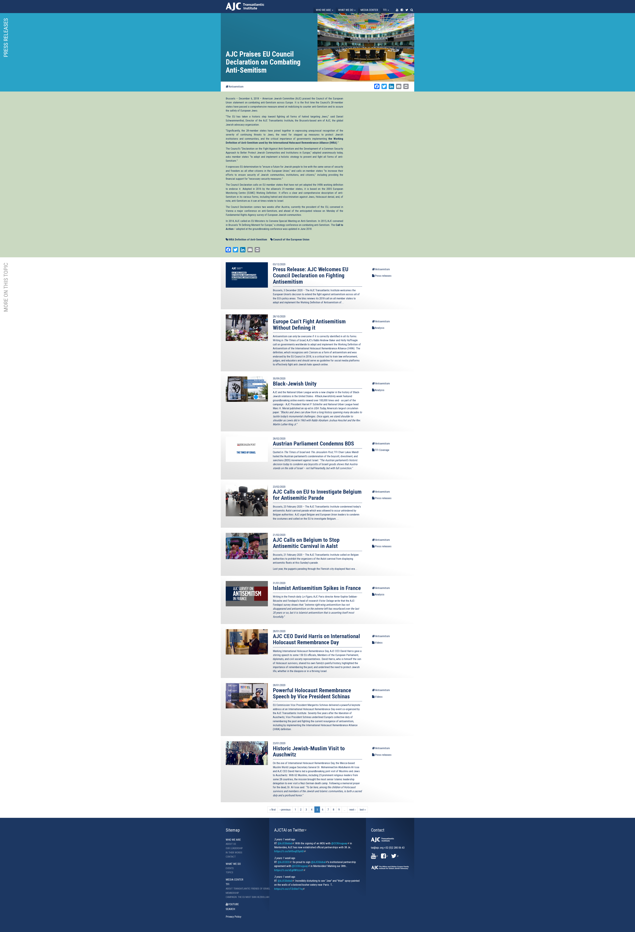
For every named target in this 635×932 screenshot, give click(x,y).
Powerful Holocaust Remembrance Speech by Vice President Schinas (312, 693)
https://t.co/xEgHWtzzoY (289, 870)
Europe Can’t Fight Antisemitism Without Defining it (309, 324)
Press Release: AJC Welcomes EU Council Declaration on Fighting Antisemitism (310, 275)
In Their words (234, 852)
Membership (232, 892)
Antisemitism (236, 86)
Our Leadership (234, 848)
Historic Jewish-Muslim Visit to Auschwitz (309, 751)
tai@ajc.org (377, 847)
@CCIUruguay (340, 843)
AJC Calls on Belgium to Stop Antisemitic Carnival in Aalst (306, 542)
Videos (378, 642)
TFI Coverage (382, 450)
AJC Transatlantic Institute (245, 6)
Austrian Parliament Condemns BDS (313, 443)
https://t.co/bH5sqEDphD (290, 851)
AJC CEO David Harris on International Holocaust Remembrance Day (316, 639)
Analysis (379, 327)
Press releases (383, 275)
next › (352, 809)
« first (273, 809)
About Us (231, 843)
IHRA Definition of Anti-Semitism (248, 239)
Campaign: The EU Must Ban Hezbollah (245, 897)
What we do (346, 10)
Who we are (324, 10)
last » (363, 809)
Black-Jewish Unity (295, 383)
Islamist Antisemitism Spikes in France (317, 588)
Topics (229, 872)
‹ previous (285, 809)
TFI (385, 10)
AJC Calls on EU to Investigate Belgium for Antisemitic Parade (317, 494)
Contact (231, 856)
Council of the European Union (291, 239)
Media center (369, 10)
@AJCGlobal (286, 843)
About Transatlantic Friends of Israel (245, 888)
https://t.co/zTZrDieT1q (289, 888)
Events (230, 868)
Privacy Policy (233, 916)
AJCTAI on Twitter (290, 830)
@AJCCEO (285, 862)
